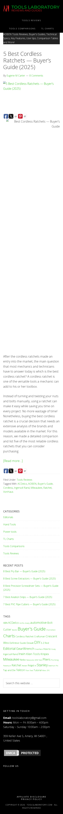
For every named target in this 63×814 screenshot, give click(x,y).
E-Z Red (45, 642)
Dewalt (30, 642)
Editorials (8, 517)
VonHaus (8, 491)
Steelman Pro (53, 666)
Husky (53, 649)
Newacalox (30, 660)
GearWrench (25, 648)
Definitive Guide (17, 642)
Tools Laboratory (31, 8)
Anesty (27, 623)
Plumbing (55, 660)
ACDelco (22, 483)
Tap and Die (9, 670)
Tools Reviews (24, 479)
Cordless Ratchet (24, 636)
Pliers (46, 659)
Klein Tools (33, 654)
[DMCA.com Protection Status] (22, 756)
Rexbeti (24, 666)
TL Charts (8, 539)
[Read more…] (13, 461)
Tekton (20, 670)
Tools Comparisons (13, 546)
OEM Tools (38, 660)
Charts (9, 636)
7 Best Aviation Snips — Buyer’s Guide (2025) (27, 597)
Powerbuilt (7, 666)
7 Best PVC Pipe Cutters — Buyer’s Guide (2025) (29, 604)
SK (35, 666)
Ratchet (47, 487)
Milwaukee (36, 487)
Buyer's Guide (45, 483)
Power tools (10, 531)
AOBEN (32, 483)
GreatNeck (39, 649)
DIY (37, 642)
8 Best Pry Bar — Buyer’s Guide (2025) (24, 571)
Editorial (9, 648)
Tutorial (38, 670)
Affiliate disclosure (31, 797)
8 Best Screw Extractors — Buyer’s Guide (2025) (29, 578)
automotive (38, 622)
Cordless (8, 487)
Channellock (50, 630)
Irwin (22, 654)
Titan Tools (29, 670)
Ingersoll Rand (22, 487)
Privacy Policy (31, 799)
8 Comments (36, 75)
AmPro (21, 623)
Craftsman (39, 636)
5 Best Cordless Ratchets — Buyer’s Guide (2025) (27, 60)
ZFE (48, 670)
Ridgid (31, 665)
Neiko (23, 659)
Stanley (42, 665)
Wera (44, 670)
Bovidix (14, 630)
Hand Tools (9, 524)
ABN (5, 622)
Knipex (45, 654)
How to (47, 648)
